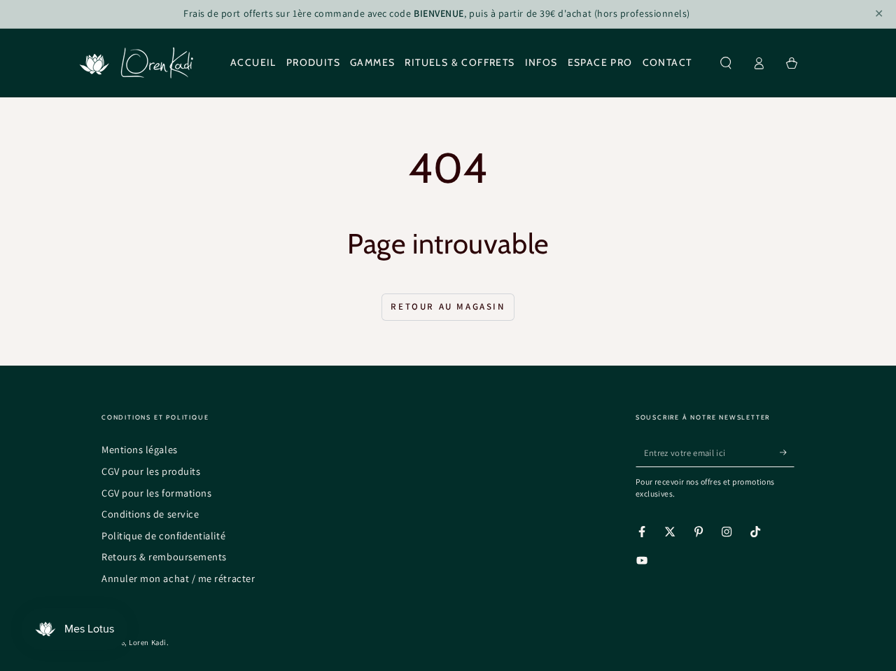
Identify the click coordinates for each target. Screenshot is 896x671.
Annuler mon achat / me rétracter (178, 578)
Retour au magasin (448, 306)
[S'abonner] (787, 452)
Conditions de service (150, 513)
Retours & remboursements (164, 556)
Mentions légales (140, 449)
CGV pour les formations (156, 492)
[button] (726, 63)
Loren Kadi (147, 642)
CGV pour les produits (151, 471)
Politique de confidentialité (163, 535)
